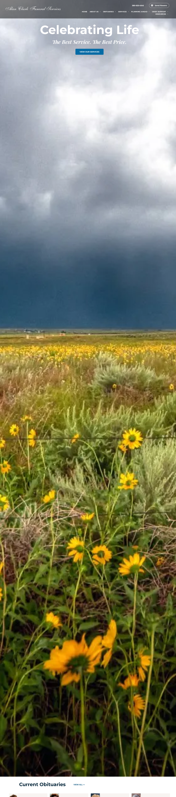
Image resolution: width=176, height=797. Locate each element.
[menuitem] (84, 12)
